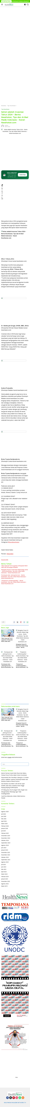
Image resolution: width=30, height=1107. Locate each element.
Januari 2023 (4, 879)
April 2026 (4, 821)
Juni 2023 (3, 867)
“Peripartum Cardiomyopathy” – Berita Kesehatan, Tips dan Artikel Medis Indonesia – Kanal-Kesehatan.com (14, 582)
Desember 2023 (5, 852)
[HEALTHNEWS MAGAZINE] (9, 4)
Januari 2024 (4, 850)
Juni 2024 (3, 847)
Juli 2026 (3, 814)
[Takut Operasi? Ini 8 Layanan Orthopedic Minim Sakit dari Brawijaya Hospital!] (7, 633)
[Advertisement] (15, 21)
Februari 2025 (5, 833)
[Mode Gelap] (25, 4)
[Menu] (2, 4)
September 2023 (5, 859)
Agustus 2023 (5, 862)
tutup (16, 1077)
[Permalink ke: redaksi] (2, 126)
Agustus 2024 (5, 845)
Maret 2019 (4, 886)
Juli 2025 (3, 831)
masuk (9, 757)
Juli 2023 (3, 864)
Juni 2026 (3, 816)
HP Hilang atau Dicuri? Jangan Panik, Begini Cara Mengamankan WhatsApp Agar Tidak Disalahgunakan (14, 791)
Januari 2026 (4, 828)
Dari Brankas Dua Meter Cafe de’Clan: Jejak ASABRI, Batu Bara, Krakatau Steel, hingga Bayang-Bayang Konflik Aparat (13, 785)
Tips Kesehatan (5, 109)
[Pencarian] (28, 4)
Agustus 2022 (5, 884)
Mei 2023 (3, 869)
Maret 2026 (4, 823)
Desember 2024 (5, 835)
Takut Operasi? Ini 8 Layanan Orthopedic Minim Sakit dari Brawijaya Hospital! (14, 566)
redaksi (6, 125)
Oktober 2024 (5, 840)
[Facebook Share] (14, 622)
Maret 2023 (4, 874)
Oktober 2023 (5, 857)
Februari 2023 (5, 876)
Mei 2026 (3, 819)
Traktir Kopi (22, 174)
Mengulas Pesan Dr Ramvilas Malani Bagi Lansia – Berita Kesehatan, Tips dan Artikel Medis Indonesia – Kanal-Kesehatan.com (14, 571)
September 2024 (5, 843)
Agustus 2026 (5, 811)
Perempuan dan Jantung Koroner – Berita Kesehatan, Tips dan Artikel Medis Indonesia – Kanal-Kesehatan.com (14, 576)
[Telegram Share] (24, 622)
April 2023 (4, 871)
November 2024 (5, 838)
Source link (4, 560)
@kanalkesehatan (13, 542)
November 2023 (5, 855)
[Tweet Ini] (17, 622)
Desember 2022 (5, 881)
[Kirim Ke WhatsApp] (27, 622)
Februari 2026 (5, 826)
